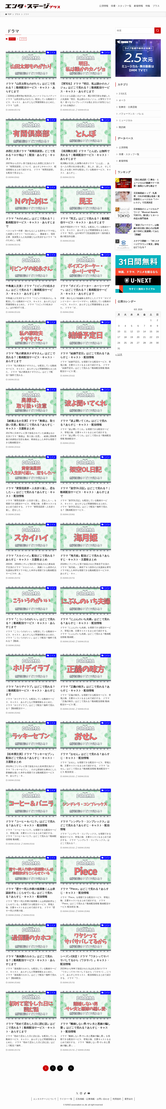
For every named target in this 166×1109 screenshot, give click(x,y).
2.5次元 (123, 93)
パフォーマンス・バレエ (131, 113)
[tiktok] (84, 1093)
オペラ (122, 100)
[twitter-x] (77, 1093)
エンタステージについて (44, 1099)
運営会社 (128, 1099)
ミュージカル (125, 120)
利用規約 (117, 1099)
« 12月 (118, 354)
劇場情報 (123, 161)
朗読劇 (122, 127)
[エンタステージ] (32, 6)
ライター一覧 (66, 1099)
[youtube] (88, 1093)
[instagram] (81, 1093)
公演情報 (123, 147)
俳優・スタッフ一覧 (129, 154)
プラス (12, 39)
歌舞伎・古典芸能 (128, 107)
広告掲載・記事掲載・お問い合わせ (92, 1099)
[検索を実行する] (157, 30)
